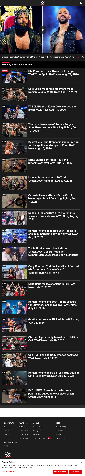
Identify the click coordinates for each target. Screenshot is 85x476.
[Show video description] (78, 57)
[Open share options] (82, 57)
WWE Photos (23, 434)
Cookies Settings (8, 471)
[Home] (42, 3)
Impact (6, 434)
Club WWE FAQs (61, 427)
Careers (6, 431)
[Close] (81, 462)
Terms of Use (37, 427)
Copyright (36, 434)
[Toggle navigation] (3, 3)
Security (58, 434)
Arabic (6, 446)
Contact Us (59, 431)
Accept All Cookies (60, 471)
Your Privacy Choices (40, 438)
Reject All (75, 471)
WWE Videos (23, 431)
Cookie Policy (60, 438)
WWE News (23, 427)
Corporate (7, 427)
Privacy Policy (37, 431)
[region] (42, 467)
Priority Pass (23, 438)
